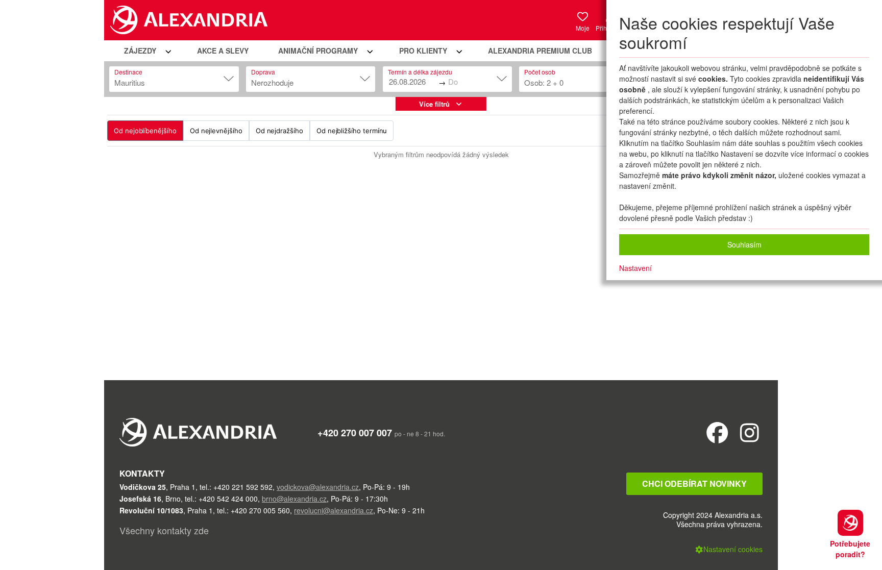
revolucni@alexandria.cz (333, 510)
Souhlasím (744, 244)
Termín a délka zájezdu (420, 71)
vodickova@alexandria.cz (318, 487)
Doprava (263, 71)
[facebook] (717, 432)
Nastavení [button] (635, 268)
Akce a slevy (223, 50)
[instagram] (749, 432)
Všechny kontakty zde (164, 530)
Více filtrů (434, 104)
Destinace (128, 71)
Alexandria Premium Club (540, 50)
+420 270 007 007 (354, 432)
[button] (146, 50)
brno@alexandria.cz (294, 498)
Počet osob (539, 71)
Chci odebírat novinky (694, 483)
